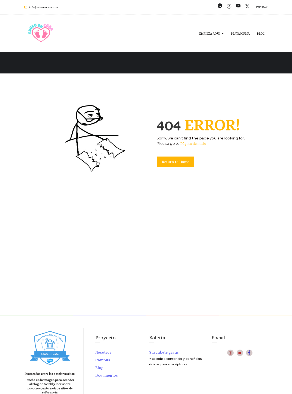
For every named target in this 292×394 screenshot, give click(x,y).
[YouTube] (240, 353)
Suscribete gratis (164, 352)
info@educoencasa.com (43, 7)
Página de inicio (193, 144)
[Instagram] (230, 353)
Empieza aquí (209, 33)
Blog (261, 33)
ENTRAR (262, 7)
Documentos (106, 375)
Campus (102, 360)
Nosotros (103, 352)
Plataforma (240, 33)
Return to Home (175, 162)
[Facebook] (249, 353)
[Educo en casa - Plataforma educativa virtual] (40, 33)
